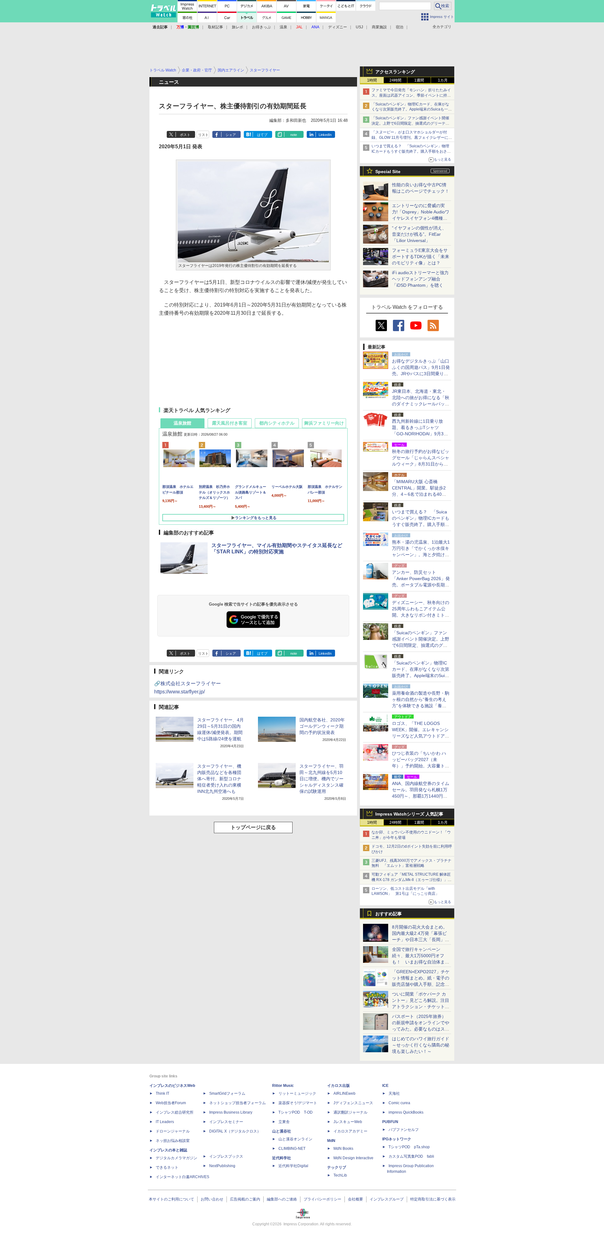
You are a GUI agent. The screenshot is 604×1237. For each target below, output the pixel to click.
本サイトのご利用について (171, 1199)
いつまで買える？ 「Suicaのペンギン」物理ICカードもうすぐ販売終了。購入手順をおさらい (411, 151)
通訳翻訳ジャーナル (350, 1112)
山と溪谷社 (281, 1131)
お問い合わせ (212, 1199)
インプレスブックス (226, 1156)
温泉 (283, 27)
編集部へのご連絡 (282, 1199)
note (293, 135)
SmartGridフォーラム (227, 1093)
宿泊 (399, 27)
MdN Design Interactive (353, 1158)
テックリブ (336, 1167)
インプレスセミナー (226, 1122)
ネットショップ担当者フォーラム (237, 1103)
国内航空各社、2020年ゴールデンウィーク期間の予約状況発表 (322, 726)
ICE (385, 1085)
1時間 (372, 80)
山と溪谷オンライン (295, 1139)
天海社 (394, 1093)
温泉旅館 (182, 423)
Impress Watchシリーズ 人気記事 (409, 813)
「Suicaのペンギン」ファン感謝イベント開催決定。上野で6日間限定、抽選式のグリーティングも (410, 123)
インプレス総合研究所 (174, 1112)
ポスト (185, 135)
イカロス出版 (338, 1085)
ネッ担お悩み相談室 (173, 1140)
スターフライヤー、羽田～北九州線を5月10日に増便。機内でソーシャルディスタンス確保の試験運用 (321, 779)
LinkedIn (325, 135)
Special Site (387, 171)
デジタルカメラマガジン (176, 1158)
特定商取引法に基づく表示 (433, 1199)
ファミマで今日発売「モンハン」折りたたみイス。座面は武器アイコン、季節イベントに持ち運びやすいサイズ (411, 95)
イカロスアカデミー (350, 1131)
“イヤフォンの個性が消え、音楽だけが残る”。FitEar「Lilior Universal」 (419, 234)
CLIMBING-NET (291, 1148)
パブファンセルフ (404, 1129)
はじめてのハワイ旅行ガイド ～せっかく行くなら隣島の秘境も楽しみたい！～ (420, 1045)
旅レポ (237, 27)
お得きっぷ (261, 27)
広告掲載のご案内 (245, 1199)
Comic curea (399, 1103)
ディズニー (337, 27)
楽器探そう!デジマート (297, 1103)
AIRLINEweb (344, 1093)
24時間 (395, 80)
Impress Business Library (230, 1112)
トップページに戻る (253, 827)
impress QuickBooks (406, 1112)
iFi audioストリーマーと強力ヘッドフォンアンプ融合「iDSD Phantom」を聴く (420, 279)
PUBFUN (390, 1122)
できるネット (167, 1167)
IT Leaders (165, 1122)
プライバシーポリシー (322, 1199)
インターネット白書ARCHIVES (182, 1177)
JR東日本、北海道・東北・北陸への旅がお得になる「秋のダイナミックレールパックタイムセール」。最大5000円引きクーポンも (420, 404)
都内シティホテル (276, 423)
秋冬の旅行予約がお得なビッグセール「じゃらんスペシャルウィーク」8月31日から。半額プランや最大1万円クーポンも (420, 464)
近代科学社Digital (293, 1166)
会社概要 (355, 1199)
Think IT (162, 1093)
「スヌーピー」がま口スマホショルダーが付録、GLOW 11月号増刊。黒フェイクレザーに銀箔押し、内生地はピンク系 (412, 137)
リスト (203, 135)
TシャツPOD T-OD (295, 1112)
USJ (359, 27)
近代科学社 (281, 1158)
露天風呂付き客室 (229, 423)
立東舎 (284, 1122)
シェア (231, 135)
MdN (331, 1140)
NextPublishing (222, 1166)
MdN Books (343, 1148)
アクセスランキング (395, 71)
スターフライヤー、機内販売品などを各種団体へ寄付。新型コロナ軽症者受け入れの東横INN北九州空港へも (219, 779)
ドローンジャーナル (173, 1131)
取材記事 (215, 27)
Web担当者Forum (171, 1103)
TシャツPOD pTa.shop (409, 1147)
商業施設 (379, 27)
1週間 (419, 80)
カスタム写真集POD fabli (411, 1156)
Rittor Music (283, 1085)
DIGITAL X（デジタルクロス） (235, 1131)
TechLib (340, 1175)
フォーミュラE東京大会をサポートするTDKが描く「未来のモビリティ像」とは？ (420, 256)
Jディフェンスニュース (353, 1103)
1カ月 (443, 80)
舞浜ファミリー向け (324, 423)
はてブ (262, 135)
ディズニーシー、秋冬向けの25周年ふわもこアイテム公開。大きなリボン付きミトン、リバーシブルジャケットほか (420, 615)
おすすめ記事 (388, 913)
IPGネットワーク (396, 1139)
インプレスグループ (387, 1199)
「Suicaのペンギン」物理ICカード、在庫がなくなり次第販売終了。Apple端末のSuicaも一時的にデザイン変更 (412, 109)
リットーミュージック (297, 1093)
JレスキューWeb (347, 1122)
